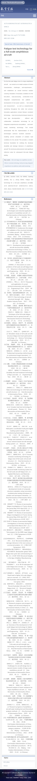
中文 (26, 9)
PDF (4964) (6, 762)
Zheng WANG (16, 66)
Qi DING (8, 60)
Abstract (5, 766)
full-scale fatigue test (16, 160)
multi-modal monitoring (24, 166)
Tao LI (7, 66)
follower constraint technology (11, 163)
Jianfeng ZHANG (20, 63)
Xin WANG (9, 63)
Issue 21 (15, 31)
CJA (34, 9)
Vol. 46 (11, 31)
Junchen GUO (18, 60)
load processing (23, 163)
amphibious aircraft (26, 160)
